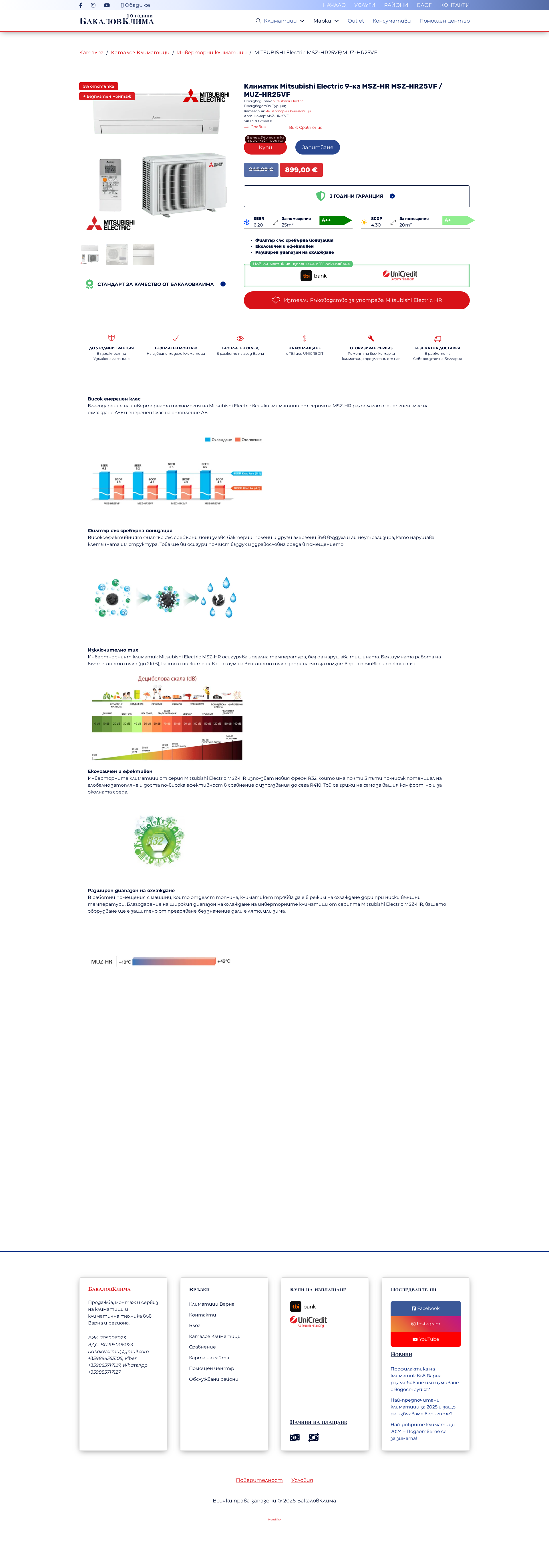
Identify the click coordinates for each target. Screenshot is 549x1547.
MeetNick (274, 1519)
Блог (424, 5)
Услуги (364, 5)
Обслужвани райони (213, 1379)
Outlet (356, 21)
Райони (396, 5)
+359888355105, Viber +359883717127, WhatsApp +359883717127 (118, 1365)
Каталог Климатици (140, 52)
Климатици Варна (211, 1304)
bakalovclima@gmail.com (118, 1351)
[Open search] (258, 20)
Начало (334, 5)
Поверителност (259, 1480)
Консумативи (392, 21)
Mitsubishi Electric (311, 86)
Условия (302, 1480)
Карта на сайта (209, 1357)
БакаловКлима (116, 20)
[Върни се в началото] (513, 1514)
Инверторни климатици (212, 52)
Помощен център (444, 21)
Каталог (91, 52)
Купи (265, 147)
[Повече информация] (223, 284)
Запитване (317, 147)
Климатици (280, 21)
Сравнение (202, 1347)
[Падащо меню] (302, 20)
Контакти (455, 5)
